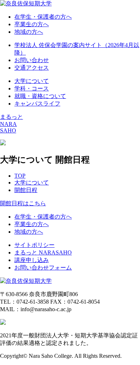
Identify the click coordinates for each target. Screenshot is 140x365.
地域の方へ (28, 32)
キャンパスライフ (37, 103)
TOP (19, 176)
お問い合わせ (31, 60)
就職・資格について (40, 96)
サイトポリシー (34, 245)
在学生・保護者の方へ (43, 17)
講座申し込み (31, 260)
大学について (31, 81)
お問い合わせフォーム (43, 268)
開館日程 (25, 190)
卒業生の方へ (31, 24)
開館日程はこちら (23, 203)
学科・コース (31, 88)
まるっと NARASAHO (43, 252)
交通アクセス (31, 68)
